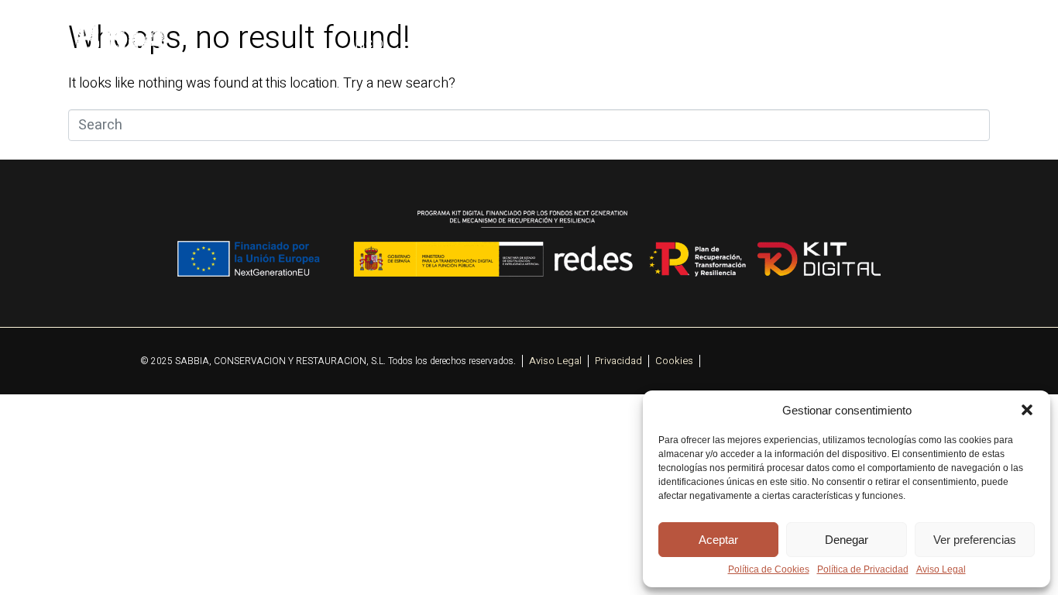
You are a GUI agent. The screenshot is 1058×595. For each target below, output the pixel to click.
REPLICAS (903, 44)
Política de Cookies (768, 570)
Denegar (846, 539)
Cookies (674, 360)
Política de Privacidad (863, 570)
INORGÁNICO (448, 44)
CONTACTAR (993, 44)
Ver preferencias (974, 539)
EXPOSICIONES (806, 44)
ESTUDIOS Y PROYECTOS (667, 44)
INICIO (368, 44)
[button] (1027, 410)
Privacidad (618, 360)
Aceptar (718, 539)
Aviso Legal (941, 570)
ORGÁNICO (541, 44)
